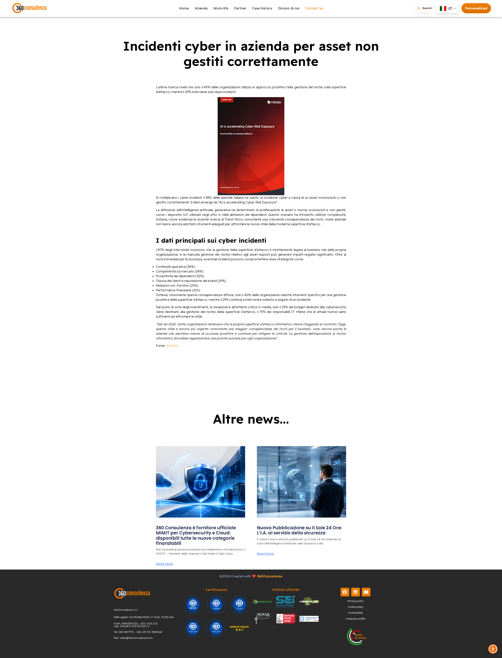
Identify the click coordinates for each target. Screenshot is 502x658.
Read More (164, 564)
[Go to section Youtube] (366, 592)
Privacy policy (355, 601)
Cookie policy (355, 607)
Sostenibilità (355, 612)
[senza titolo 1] (132, 593)
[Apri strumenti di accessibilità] (493, 649)
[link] (200, 482)
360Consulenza (269, 576)
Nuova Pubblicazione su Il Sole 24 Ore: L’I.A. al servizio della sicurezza (299, 530)
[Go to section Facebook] (345, 592)
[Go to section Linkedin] (355, 592)
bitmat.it (172, 346)
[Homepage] (29, 8)
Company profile (355, 618)
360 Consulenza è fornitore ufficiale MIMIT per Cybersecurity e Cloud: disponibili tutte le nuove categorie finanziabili (196, 535)
